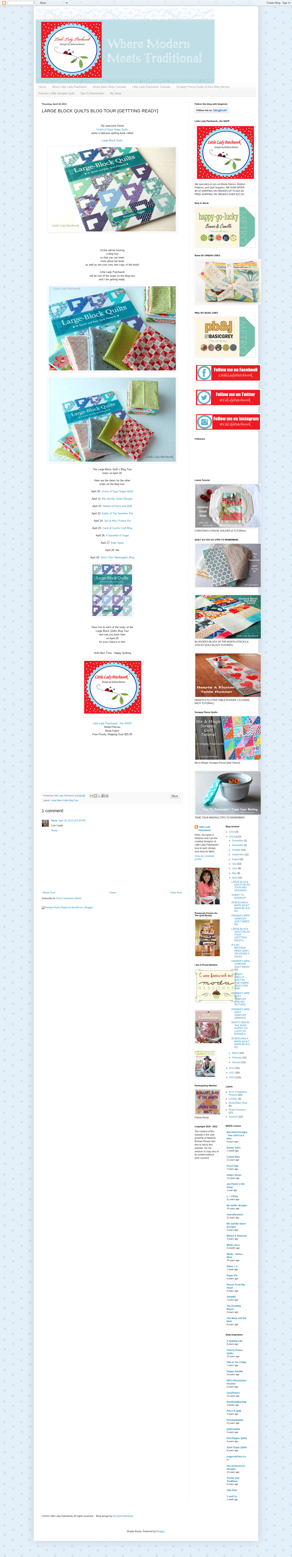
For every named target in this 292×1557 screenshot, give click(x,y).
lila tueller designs (237, 1205)
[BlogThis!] (96, 796)
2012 (232, 1068)
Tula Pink (232, 1490)
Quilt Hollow (233, 1429)
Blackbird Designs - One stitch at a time (237, 1135)
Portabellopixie (235, 1420)
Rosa (54, 820)
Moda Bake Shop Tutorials (109, 86)
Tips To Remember (92, 93)
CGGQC (233, 1098)
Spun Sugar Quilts (237, 1447)
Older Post (176, 892)
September (238, 854)
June (235, 868)
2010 (232, 1077)
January (236, 1062)
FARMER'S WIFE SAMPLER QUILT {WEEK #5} (240, 920)
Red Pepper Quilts (237, 1438)
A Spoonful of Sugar (117, 535)
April (235, 877)
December (238, 840)
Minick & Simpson (237, 1235)
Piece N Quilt (234, 1411)
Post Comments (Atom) (68, 898)
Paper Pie (232, 1275)
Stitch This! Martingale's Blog (117, 557)
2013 (232, 836)
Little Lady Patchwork (205, 829)
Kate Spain (117, 542)
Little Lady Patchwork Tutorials (151, 86)
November (238, 845)
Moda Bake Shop (238, 1102)
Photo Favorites (237, 1109)
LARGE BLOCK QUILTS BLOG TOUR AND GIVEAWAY (240, 886)
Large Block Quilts (112, 140)
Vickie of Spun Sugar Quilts (112, 129)
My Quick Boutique (123, 1516)
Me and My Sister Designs (117, 498)
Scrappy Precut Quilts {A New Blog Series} (202, 86)
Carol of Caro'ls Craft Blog (117, 528)
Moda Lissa (233, 1245)
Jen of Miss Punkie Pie (117, 520)
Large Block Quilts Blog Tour (64, 800)
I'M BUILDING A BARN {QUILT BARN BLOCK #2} (240, 1042)
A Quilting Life (234, 1341)
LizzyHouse (233, 1392)
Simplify (231, 1296)
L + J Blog (232, 1196)
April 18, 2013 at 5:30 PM (71, 820)
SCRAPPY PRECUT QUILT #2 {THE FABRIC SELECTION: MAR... (240, 981)
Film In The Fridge (237, 1362)
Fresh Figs (233, 1166)
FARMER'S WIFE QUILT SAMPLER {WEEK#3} (240, 1013)
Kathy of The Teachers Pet (117, 513)
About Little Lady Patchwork (69, 86)
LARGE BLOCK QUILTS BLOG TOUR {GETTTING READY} (240, 935)
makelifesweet (235, 1214)
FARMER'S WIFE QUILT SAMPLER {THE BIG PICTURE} (240, 999)
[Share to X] (99, 796)
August (236, 859)
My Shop (115, 93)
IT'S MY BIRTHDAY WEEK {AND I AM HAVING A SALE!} (240, 951)
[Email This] (92, 796)
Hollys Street (234, 1175)
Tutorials (233, 1116)
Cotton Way (233, 1156)
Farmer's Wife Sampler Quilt (56, 93)
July (234, 863)
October (236, 850)
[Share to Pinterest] (107, 796)
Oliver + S (232, 1266)
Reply (54, 830)
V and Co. (232, 1496)
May (234, 873)
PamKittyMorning (236, 1402)
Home (42, 86)
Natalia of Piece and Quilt (117, 506)
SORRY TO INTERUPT (238, 896)
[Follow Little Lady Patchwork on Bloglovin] (212, 112)
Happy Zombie (235, 1371)
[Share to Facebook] (103, 796)
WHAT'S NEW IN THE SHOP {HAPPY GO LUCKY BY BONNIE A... (240, 1028)
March (235, 1053)
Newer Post (49, 892)
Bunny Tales (234, 1147)
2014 (232, 832)
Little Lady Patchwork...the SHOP (112, 723)
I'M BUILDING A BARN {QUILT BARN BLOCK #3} (240, 906)
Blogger (160, 1531)
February (237, 1057)
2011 (232, 1072)
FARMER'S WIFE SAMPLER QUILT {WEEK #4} (240, 965)
